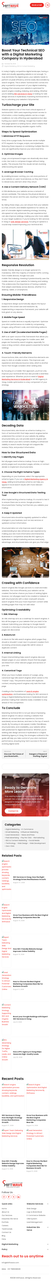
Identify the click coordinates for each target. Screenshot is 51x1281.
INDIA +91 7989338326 (11, 1269)
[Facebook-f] (9, 1197)
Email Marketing (12, 832)
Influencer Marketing (29, 832)
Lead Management (34, 1222)
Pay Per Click (26, 837)
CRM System (32, 1219)
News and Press (28, 835)
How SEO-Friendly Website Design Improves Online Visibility (27, 950)
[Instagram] (4, 1197)
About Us (5, 1212)
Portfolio (5, 1222)
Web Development (38, 843)
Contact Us (6, 1232)
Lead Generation (13, 835)
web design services (19, 222)
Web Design (23, 843)
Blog (3, 1236)
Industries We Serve (10, 1219)
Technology (11, 843)
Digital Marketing (10, 66)
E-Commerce (27, 829)
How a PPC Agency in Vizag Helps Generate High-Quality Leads (27, 1053)
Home (4, 1208)
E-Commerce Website (36, 1215)
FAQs (4, 1239)
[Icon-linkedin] (18, 1197)
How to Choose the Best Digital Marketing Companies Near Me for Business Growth (28, 983)
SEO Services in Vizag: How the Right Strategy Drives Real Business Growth (29, 878)
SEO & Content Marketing (26, 66)
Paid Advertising (12, 837)
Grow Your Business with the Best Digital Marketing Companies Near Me (30, 916)
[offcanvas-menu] (47, 5)
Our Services (7, 1215)
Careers (5, 1225)
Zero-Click (10, 846)
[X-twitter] (14, 1197)
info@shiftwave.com (10, 1262)
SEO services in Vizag (23, 94)
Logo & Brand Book (34, 1212)
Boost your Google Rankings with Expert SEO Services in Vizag (30, 1017)
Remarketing (39, 837)
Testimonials (7, 1229)
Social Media (34, 840)
